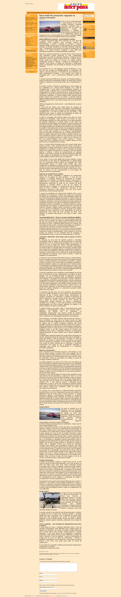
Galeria (78, 12)
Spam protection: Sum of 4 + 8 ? (46, 587)
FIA (84, 54)
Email (40, 576)
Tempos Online (29, 45)
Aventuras (65, 12)
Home (28, 12)
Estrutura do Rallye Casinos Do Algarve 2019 (31, 18)
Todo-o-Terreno (51, 12)
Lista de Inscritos (30, 41)
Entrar (95, 0)
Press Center (72, 12)
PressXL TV (90, 12)
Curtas (27, 20)
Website (41, 580)
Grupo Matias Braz (64, 595)
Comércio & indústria (36, 12)
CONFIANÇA (29, 57)
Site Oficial (28, 43)
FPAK (84, 55)
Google (85, 56)
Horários (28, 40)
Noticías (28, 42)
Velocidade (58, 12)
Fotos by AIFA (29, 38)
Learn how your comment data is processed (66, 593)
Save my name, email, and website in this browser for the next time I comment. (56, 585)
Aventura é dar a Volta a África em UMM (31, 28)
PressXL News (33, 595)
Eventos (84, 12)
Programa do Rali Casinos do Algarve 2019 (31, 23)
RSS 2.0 (54, 554)
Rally (44, 12)
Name (41, 573)
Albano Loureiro (44, 551)
